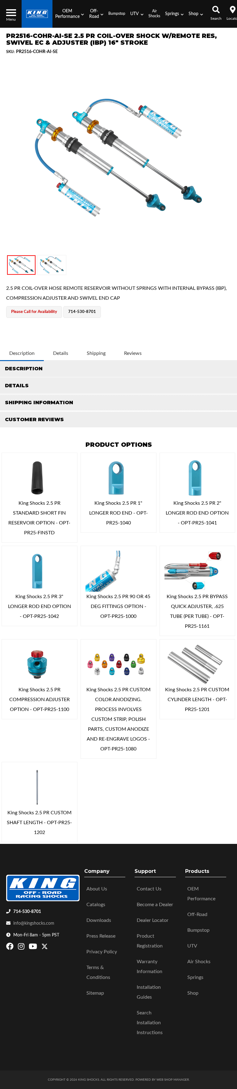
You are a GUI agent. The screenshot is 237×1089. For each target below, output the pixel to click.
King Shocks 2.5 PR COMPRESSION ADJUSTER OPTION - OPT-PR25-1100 (39, 699)
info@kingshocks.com (33, 923)
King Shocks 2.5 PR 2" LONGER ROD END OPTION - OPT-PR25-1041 (197, 513)
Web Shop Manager (172, 1079)
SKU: (10, 52)
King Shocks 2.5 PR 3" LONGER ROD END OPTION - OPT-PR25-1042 (39, 606)
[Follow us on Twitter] (44, 948)
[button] (69, 14)
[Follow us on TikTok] (51, 948)
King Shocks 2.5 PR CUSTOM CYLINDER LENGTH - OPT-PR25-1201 (197, 699)
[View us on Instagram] (22, 948)
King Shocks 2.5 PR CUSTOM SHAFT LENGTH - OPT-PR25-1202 (39, 822)
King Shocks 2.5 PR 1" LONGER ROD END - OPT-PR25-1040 (118, 513)
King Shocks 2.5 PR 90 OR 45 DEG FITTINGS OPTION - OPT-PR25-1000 (118, 606)
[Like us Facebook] (10, 948)
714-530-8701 (27, 912)
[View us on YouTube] (34, 948)
